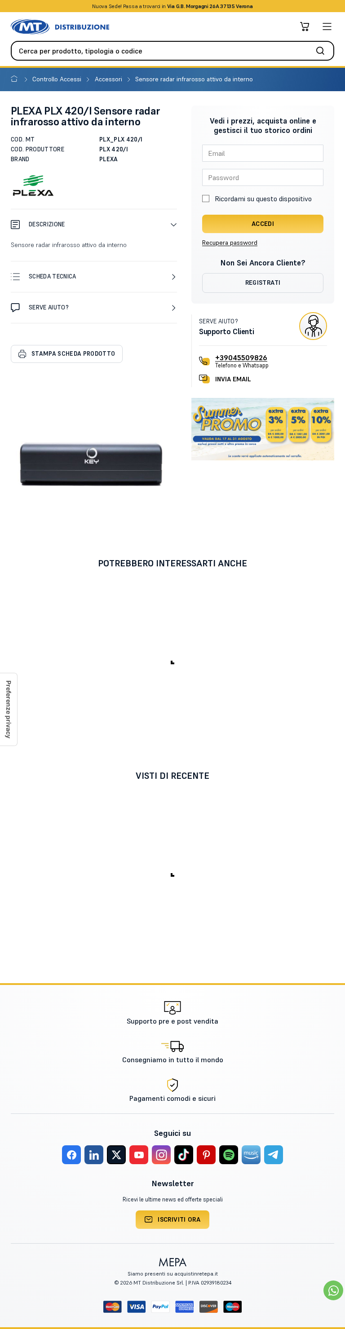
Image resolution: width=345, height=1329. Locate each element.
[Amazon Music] (251, 1154)
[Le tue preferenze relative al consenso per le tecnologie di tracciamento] (8, 709)
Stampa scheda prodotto (73, 354)
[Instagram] (161, 1154)
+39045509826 (241, 357)
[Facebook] (71, 1154)
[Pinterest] (206, 1154)
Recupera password (229, 242)
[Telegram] (273, 1154)
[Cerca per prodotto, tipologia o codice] (323, 51)
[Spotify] (228, 1154)
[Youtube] (138, 1154)
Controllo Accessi (57, 79)
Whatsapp (220, 6)
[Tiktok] (183, 1154)
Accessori (109, 79)
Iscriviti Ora (179, 1219)
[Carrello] (304, 26)
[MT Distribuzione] (60, 27)
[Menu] (327, 26)
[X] (116, 1154)
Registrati (263, 282)
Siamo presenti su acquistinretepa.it (173, 1273)
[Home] (16, 79)
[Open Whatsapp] (333, 1290)
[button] (94, 224)
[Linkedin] (93, 1154)
